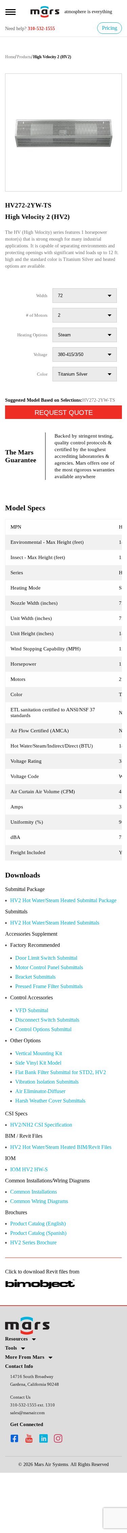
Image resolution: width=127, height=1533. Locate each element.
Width (41, 303)
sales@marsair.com (29, 1472)
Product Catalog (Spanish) (43, 1291)
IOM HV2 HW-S (29, 1225)
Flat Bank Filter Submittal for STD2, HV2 (66, 1118)
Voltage (39, 362)
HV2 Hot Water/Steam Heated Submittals (63, 964)
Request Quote (64, 431)
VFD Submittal (33, 1054)
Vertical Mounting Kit (42, 1099)
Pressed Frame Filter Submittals (55, 1030)
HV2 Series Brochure (36, 1300)
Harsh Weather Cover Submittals (57, 1148)
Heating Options (30, 343)
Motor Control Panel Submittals (55, 1010)
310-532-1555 (47, 29)
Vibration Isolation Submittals (53, 1128)
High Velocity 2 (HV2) (61, 57)
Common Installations (38, 1248)
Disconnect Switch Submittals (53, 1064)
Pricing (108, 28)
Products (28, 57)
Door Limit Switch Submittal (51, 1000)
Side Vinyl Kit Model (40, 1109)
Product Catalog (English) (43, 1281)
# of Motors (34, 323)
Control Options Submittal (49, 1074)
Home (11, 57)
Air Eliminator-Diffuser (43, 1138)
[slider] (63, 133)
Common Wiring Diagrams (44, 1258)
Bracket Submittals (39, 1020)
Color (41, 382)
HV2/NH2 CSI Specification (45, 1173)
